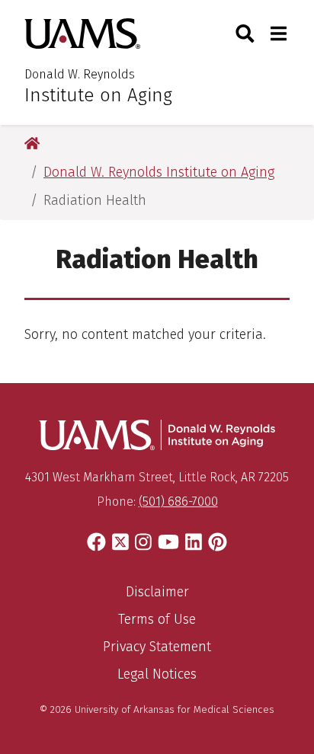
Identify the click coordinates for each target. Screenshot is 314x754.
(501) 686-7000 (178, 501)
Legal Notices (157, 674)
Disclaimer (157, 591)
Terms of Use (157, 619)
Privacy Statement (157, 646)
